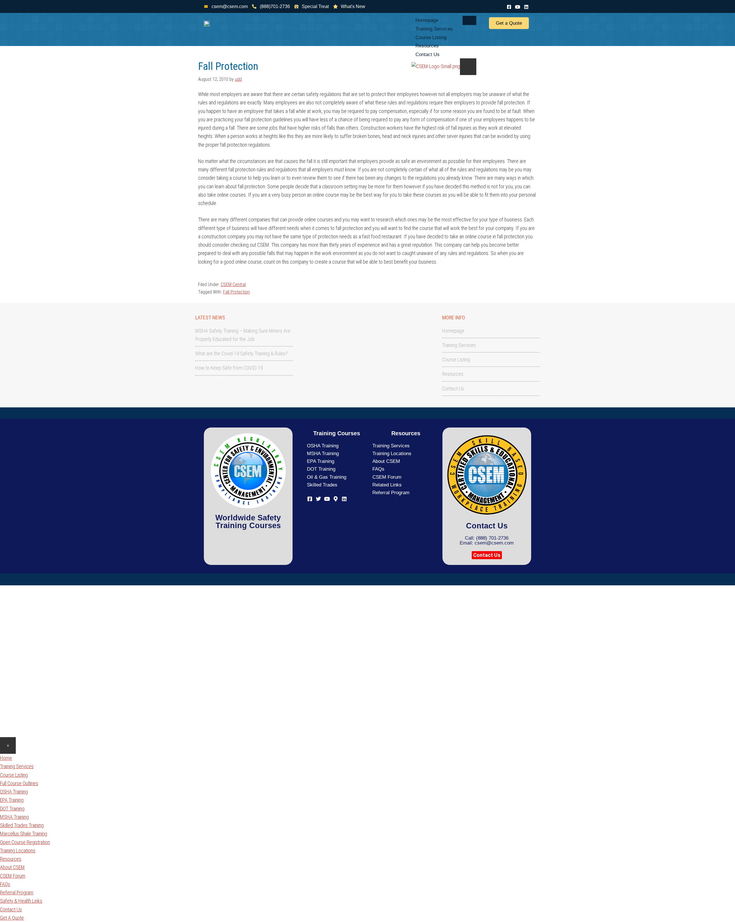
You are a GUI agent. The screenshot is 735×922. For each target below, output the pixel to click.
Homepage (426, 20)
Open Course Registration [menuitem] (25, 842)
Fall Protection (236, 292)
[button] (487, 555)
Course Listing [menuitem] (14, 775)
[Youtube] (518, 6)
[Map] (336, 498)
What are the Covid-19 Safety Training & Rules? (241, 353)
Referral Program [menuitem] (16, 893)
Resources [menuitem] (10, 859)
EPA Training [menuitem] (12, 800)
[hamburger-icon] (469, 20)
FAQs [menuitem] (5, 884)
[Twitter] (318, 498)
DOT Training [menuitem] (12, 809)
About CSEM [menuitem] (12, 867)
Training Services (434, 29)
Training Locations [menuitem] (17, 851)
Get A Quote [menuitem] (12, 918)
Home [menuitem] (6, 758)
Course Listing (430, 37)
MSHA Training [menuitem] (14, 817)
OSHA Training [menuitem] (14, 792)
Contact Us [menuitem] (11, 909)
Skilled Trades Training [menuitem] (22, 825)
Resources (427, 46)
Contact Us (427, 54)
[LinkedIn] (526, 6)
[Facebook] (509, 6)
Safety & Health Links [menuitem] (21, 901)
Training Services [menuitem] (17, 766)
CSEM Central (233, 284)
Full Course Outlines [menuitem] (19, 783)
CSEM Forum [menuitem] (12, 876)
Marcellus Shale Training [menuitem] (23, 834)
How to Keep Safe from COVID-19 (229, 368)
